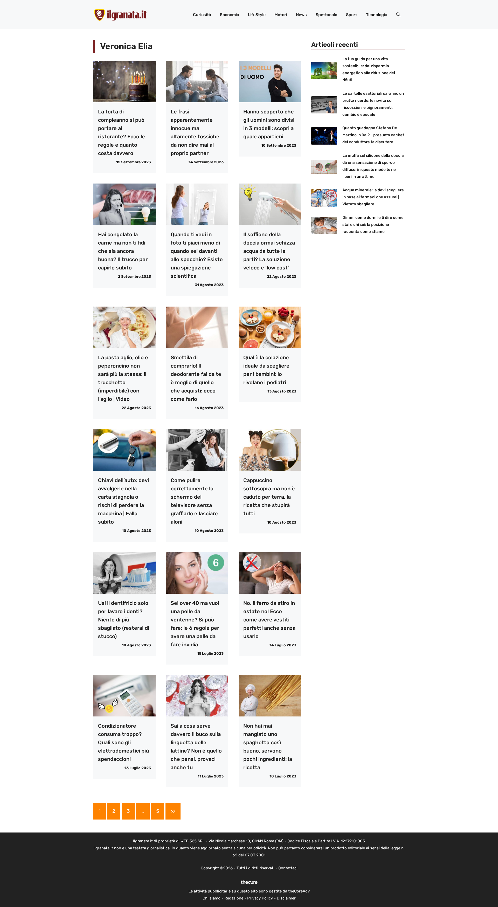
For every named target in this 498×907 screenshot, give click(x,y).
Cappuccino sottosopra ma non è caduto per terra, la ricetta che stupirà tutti (269, 497)
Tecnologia (376, 14)
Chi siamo (211, 898)
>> (173, 811)
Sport (351, 14)
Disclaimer (286, 898)
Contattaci (288, 868)
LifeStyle (257, 14)
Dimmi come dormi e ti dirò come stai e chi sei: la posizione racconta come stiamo (373, 224)
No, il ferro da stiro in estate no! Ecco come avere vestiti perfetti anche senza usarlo (269, 619)
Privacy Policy (260, 898)
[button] (398, 15)
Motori (280, 14)
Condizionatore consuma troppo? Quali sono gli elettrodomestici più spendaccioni (123, 742)
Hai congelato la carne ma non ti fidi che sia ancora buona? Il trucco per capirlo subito (123, 251)
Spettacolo (326, 14)
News (301, 14)
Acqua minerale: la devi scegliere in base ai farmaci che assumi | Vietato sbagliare (373, 197)
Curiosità (202, 14)
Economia (229, 14)
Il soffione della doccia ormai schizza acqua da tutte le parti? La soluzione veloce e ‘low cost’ (269, 251)
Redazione (233, 898)
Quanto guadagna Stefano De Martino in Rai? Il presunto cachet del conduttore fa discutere (373, 135)
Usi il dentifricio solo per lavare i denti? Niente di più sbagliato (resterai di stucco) (123, 619)
